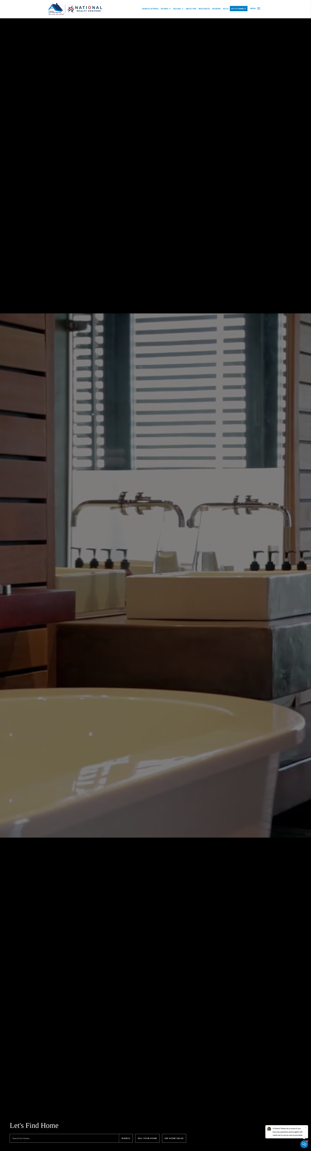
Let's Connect (238, 8)
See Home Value (174, 1138)
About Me (191, 8)
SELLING (177, 8)
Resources (204, 8)
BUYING (164, 8)
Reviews (216, 8)
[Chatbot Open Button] (304, 1144)
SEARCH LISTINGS (150, 8)
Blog (226, 8)
